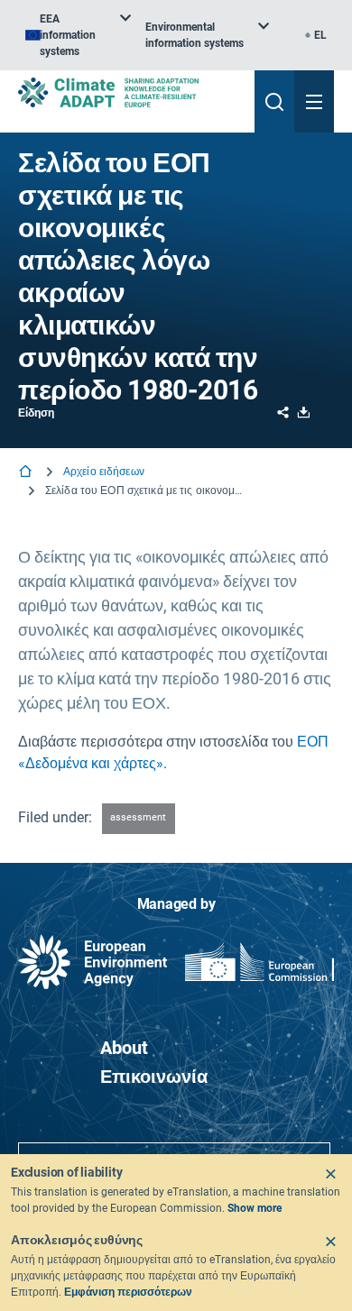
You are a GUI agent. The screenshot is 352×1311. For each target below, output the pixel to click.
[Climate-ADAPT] (129, 92)
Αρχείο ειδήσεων (103, 471)
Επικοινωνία (154, 1076)
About (124, 1048)
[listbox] (78, 35)
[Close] (330, 1174)
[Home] (27, 472)
